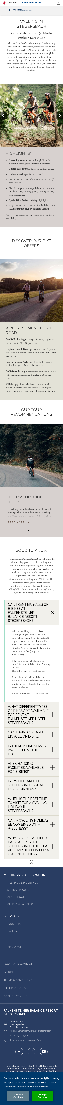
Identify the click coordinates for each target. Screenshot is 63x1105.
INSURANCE (14, 946)
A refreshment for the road (31, 330)
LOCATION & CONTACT (18, 963)
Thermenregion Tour (25, 499)
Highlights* (18, 153)
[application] (31, 1088)
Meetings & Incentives (22, 882)
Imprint (9, 972)
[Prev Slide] (3, 115)
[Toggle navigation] (5, 10)
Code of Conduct (16, 996)
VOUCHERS (14, 924)
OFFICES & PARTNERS (20, 904)
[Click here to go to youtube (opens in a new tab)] (44, 1051)
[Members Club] (58, 3)
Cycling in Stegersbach (31, 24)
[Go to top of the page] (31, 863)
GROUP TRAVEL (16, 897)
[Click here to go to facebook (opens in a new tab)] (19, 1051)
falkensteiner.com (31, 3)
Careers (13, 931)
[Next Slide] (59, 115)
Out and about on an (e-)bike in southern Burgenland (31, 35)
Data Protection (16, 988)
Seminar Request (19, 890)
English (12, 3)
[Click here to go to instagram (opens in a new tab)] (31, 1051)
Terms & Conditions (18, 980)
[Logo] (31, 10)
